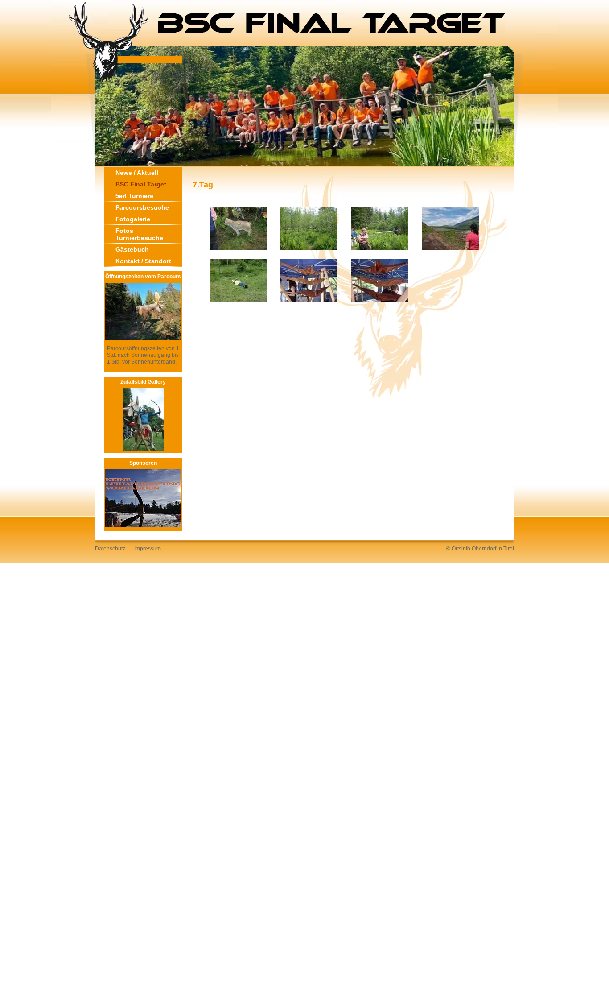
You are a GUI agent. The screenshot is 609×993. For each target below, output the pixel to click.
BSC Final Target (140, 184)
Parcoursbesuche (142, 207)
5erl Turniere (134, 195)
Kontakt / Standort (143, 261)
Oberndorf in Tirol (493, 549)
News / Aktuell (136, 172)
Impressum (147, 549)
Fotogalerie (132, 219)
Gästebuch (132, 249)
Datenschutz (110, 549)
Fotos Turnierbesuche (139, 234)
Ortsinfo (461, 549)
